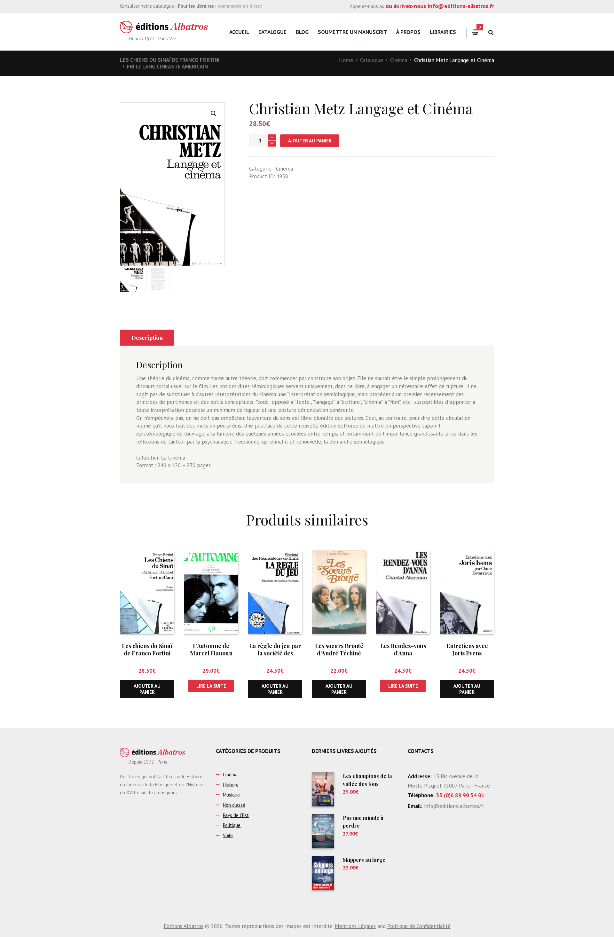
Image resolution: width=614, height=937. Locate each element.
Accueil (239, 32)
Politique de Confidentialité (419, 926)
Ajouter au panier (310, 141)
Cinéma (398, 60)
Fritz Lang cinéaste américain (167, 66)
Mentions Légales (355, 926)
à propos (408, 32)
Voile (228, 835)
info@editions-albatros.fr (453, 806)
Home (346, 60)
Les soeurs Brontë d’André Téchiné (339, 649)
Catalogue (272, 32)
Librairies (443, 32)
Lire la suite (211, 686)
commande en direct (240, 6)
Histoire (231, 785)
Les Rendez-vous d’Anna (403, 649)
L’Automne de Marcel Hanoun (211, 649)
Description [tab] (147, 337)
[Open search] (490, 32)
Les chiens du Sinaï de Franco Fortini (170, 59)
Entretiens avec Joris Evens (467, 649)
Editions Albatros (183, 926)
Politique (231, 825)
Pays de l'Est (236, 815)
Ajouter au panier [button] (147, 689)
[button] (213, 113)
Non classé (234, 805)
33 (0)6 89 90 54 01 (460, 795)
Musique (231, 795)
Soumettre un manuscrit (352, 32)
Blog (302, 32)
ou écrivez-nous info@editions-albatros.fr (440, 6)
